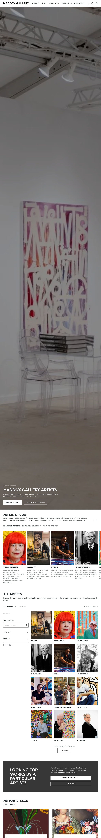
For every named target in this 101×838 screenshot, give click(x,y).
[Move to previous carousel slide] (93, 521)
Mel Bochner (82, 740)
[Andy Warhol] (86, 548)
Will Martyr (36, 707)
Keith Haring (82, 707)
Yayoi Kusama (10, 567)
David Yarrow (82, 674)
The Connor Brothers (62, 707)
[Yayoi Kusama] (14, 548)
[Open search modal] (92, 3)
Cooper (34, 740)
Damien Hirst (59, 740)
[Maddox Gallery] (16, 3)
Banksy (31, 567)
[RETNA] (62, 548)
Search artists (8, 620)
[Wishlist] (97, 3)
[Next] (88, 3)
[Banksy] (38, 548)
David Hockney (82, 641)
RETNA (54, 567)
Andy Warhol (82, 567)
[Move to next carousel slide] (97, 521)
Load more (64, 751)
